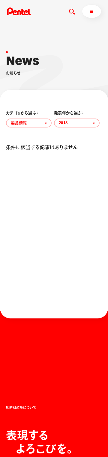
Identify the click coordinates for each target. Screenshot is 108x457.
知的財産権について (21, 407)
